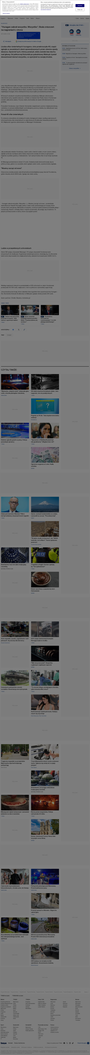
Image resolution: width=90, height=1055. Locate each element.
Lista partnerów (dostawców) (46, 9)
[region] (45, 7)
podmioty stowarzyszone (24, 3)
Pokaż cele (79, 9)
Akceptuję (80, 5)
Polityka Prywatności (6, 13)
